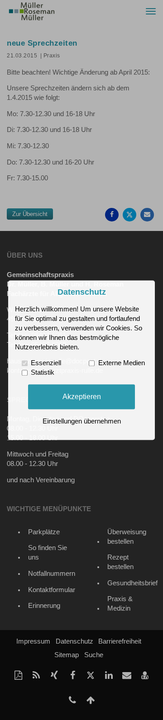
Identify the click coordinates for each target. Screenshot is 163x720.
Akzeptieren (81, 396)
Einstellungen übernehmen (82, 421)
